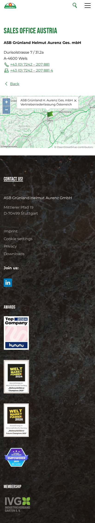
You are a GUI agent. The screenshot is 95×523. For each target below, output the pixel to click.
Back (14, 84)
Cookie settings (18, 239)
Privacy (10, 246)
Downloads (14, 254)
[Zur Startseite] (10, 5)
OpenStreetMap (67, 147)
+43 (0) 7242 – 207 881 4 (31, 70)
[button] (8, 283)
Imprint (11, 231)
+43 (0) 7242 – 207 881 (30, 64)
